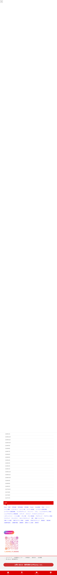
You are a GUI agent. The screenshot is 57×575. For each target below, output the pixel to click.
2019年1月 (7, 468)
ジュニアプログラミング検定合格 (11, 513)
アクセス (21, 573)
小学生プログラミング (34, 520)
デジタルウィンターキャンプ (38, 513)
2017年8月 (7, 495)
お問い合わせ (37, 573)
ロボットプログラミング (25, 518)
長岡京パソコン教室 (29, 522)
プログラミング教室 (48, 516)
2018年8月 (7, 483)
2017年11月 (7, 489)
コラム (36, 511)
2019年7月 (7, 451)
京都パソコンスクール (39, 518)
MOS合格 (14, 507)
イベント (47, 507)
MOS (9, 507)
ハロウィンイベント (8, 516)
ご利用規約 (27, 557)
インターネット (14, 509)
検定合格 (48, 520)
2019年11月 (7, 439)
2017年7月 (7, 498)
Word (43, 507)
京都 (32, 518)
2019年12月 (8, 436)
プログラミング (39, 516)
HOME (8, 573)
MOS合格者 (20, 507)
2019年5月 (7, 457)
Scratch (31, 507)
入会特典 (27, 520)
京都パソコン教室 (7, 520)
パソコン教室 (17, 516)
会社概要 (40, 557)
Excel (5, 507)
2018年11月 (7, 474)
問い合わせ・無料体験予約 (12, 559)
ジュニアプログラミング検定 (45, 511)
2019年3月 (7, 463)
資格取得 (21, 522)
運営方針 (34, 557)
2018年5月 (7, 486)
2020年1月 (7, 434)
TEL (50, 573)
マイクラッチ (7, 518)
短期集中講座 (15, 522)
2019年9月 (7, 445)
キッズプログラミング (21, 511)
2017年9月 (7, 492)
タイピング (28, 513)
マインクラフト (14, 518)
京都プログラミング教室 (18, 520)
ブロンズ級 (23, 516)
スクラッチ (22, 513)
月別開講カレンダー (18, 557)
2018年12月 (8, 471)
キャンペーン (30, 511)
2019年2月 (7, 466)
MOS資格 (26, 507)
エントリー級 (22, 509)
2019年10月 (8, 442)
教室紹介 (43, 520)
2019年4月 (7, 460)
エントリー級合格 (30, 509)
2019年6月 (7, 454)
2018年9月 (7, 480)
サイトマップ (9, 557)
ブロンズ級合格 (31, 516)
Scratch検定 (37, 507)
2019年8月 (7, 448)
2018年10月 (8, 477)
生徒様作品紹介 (7, 522)
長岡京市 (37, 522)
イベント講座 (7, 509)
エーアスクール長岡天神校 (41, 509)
